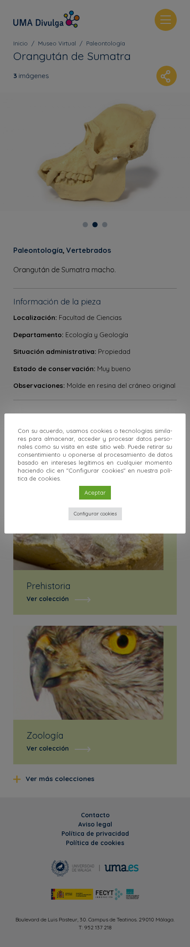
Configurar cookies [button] (95, 514)
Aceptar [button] (95, 492)
